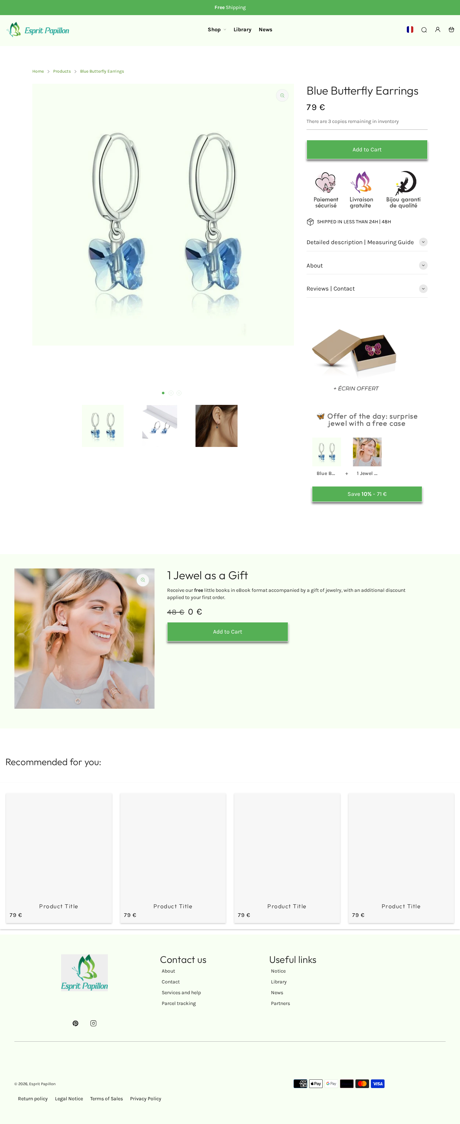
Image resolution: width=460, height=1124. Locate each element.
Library (279, 982)
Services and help (181, 993)
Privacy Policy (145, 1099)
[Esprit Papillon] (38, 29)
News (277, 993)
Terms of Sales (106, 1099)
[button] (163, 393)
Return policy (33, 1099)
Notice (278, 971)
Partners (280, 1003)
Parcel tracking (179, 1003)
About (168, 971)
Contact (171, 982)
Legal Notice (69, 1099)
